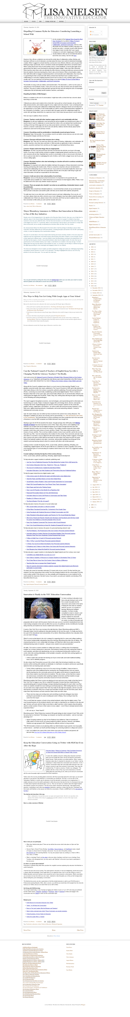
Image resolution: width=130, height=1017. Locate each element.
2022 (92, 257)
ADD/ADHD (92, 211)
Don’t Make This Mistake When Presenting (100, 124)
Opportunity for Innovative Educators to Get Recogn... (97, 479)
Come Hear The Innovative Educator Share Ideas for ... (96, 383)
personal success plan (94, 235)
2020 (92, 261)
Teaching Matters (31, 319)
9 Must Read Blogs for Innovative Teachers (33, 949)
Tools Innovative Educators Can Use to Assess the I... (97, 404)
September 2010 (97, 295)
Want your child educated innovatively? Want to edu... (96, 397)
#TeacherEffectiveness (94, 237)
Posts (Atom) (57, 936)
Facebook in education (31, 924)
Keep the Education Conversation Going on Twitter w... (97, 334)
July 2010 (95, 487)
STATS (34, 21)
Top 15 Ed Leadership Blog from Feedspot (33, 982)
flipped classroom (93, 224)
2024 (92, 252)
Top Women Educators (28, 997)
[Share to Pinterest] (54, 204)
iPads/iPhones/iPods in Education (97, 227)
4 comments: (39, 582)
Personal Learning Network (41, 584)
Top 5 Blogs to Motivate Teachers (31, 974)
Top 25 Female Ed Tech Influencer (31, 986)
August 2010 (96, 485)
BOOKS (61, 21)
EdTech (40, 960)
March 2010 (96, 497)
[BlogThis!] (49, 204)
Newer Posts (27, 930)
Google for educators (60, 315)
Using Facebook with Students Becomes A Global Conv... (96, 423)
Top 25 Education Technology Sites (31, 984)
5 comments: (39, 204)
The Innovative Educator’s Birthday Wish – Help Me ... (97, 390)
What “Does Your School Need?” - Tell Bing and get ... (97, 371)
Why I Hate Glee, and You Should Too (97, 377)
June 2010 (95, 489)
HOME (26, 21)
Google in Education (31, 366)
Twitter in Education (46, 924)
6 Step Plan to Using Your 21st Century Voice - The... (97, 467)
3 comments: (39, 737)
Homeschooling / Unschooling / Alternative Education (97, 181)
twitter (39, 924)
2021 (92, 259)
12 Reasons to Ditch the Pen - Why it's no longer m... (97, 461)
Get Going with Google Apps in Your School (61, 307)
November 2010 (97, 290)
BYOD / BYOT (93, 200)
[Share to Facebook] (53, 204)
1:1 (90, 232)
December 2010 (97, 288)
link (28, 314)
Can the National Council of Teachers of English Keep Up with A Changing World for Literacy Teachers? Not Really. (51, 372)
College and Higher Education (96, 217)
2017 (92, 269)
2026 (92, 247)
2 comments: (39, 363)
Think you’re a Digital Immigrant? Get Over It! (96, 430)
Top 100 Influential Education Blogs (31, 994)
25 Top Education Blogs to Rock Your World (33, 957)
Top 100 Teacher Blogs (28, 995)
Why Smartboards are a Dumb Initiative (100, 155)
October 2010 (96, 293)
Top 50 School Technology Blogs (31, 989)
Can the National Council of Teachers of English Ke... (96, 320)
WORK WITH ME (50, 21)
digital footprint (30, 584)
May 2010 (95, 492)
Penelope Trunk (70, 966)
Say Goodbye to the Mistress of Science (97, 448)
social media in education (95, 185)
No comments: (39, 285)
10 (23, 952)
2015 (92, 274)
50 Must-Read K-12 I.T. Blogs (30, 960)
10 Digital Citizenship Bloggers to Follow (33, 950)
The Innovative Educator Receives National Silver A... (97, 360)
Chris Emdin (69, 954)
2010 (92, 286)
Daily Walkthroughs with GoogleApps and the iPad (97, 340)
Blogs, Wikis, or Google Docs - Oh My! (96, 473)
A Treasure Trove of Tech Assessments (97, 365)
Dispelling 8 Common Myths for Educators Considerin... (97, 299)
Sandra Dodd (69, 950)
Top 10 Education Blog (28, 979)
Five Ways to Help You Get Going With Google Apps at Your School (52, 296)
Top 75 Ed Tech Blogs (28, 990)
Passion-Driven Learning (95, 197)
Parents (91, 205)
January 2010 (96, 502)
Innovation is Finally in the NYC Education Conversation (47, 594)
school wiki (29, 206)
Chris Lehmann (70, 957)
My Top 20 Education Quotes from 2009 (97, 141)
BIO (40, 21)
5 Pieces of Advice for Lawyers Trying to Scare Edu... (97, 346)
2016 (92, 271)
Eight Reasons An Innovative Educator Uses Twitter (96, 455)
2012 (92, 281)
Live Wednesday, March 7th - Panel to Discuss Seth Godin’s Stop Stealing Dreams (100, 117)
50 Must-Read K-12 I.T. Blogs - (30, 961)
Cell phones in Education (95, 178)
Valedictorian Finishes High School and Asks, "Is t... (97, 353)
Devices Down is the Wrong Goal (100, 132)
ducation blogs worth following (32, 952)
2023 (92, 254)
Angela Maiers (69, 960)
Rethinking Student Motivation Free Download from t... (97, 442)
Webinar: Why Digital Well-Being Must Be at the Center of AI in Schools (101, 148)
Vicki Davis (69, 947)
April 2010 (95, 494)
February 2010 (96, 499)
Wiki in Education (37, 206)
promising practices (94, 214)
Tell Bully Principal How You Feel (101, 163)
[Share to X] (51, 204)
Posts (92, 31)
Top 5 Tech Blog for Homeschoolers (31, 976)
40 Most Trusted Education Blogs (31, 958)
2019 (92, 264)
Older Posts (80, 930)
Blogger (83, 1004)
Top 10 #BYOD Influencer (29, 977)
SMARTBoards (93, 221)
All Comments (95, 34)
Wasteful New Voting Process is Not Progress (97, 410)
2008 (92, 507)
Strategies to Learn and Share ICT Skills (97, 436)
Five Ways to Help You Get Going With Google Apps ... (96, 313)
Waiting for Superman (57, 924)
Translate (101, 105)
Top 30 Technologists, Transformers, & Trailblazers (35, 987)
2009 (92, 505)
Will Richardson (70, 963)
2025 (92, 249)
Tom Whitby (69, 970)
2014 (92, 276)
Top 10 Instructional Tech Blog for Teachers (33, 980)
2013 (92, 278)
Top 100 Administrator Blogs (30, 992)
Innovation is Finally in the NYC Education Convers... (96, 327)
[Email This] (48, 204)
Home (53, 930)
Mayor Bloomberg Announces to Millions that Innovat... (96, 306)
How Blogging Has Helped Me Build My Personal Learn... (97, 416)
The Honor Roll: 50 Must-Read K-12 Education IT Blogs (36, 972)
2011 (92, 283)
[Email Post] (44, 204)
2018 (92, 266)
